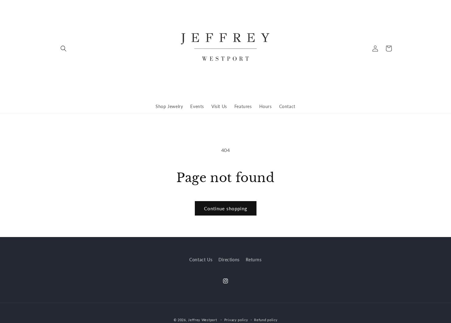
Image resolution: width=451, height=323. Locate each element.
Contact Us (200, 259)
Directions (229, 259)
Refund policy (265, 320)
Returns (254, 259)
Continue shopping (225, 208)
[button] (63, 48)
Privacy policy (236, 320)
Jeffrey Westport (202, 320)
